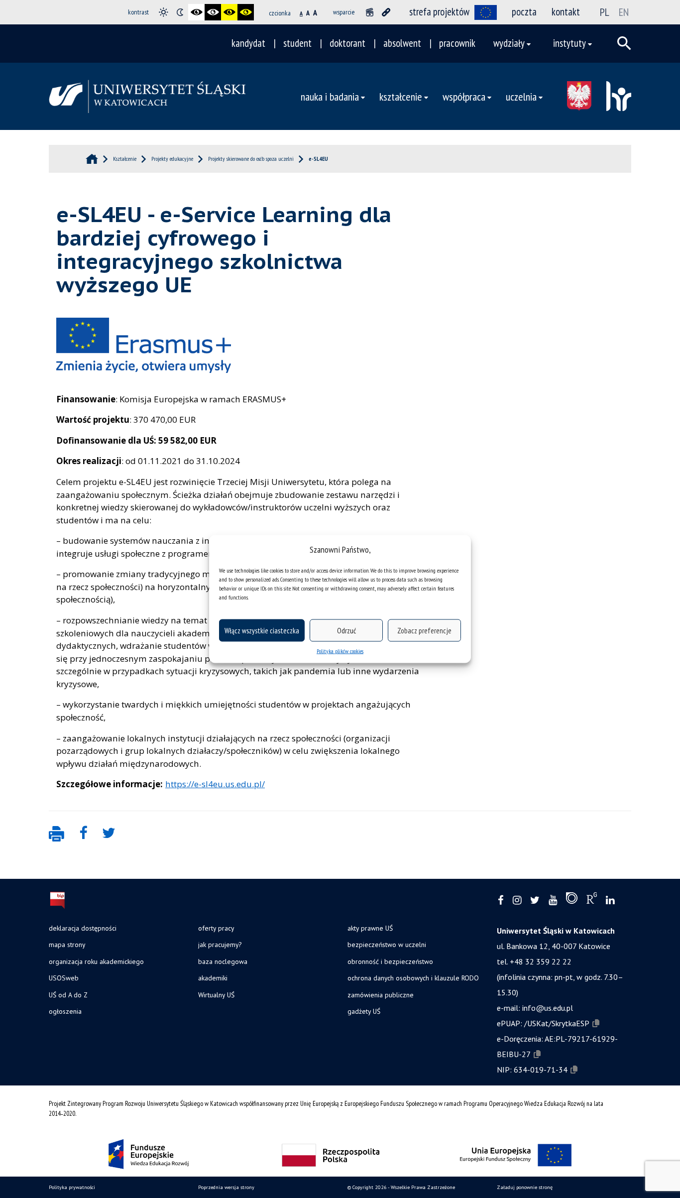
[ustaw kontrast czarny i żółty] (229, 12)
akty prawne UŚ (370, 928)
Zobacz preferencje (424, 630)
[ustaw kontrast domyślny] (163, 12)
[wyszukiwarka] (624, 43)
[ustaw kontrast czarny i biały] (196, 12)
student (297, 43)
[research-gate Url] (591, 900)
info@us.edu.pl (547, 1008)
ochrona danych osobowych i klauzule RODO (413, 977)
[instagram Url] (517, 900)
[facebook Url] (501, 900)
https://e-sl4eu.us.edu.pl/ (215, 784)
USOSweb (64, 977)
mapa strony (67, 944)
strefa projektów (439, 11)
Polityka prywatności (72, 1187)
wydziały (509, 43)
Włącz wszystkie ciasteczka (262, 630)
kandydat (248, 43)
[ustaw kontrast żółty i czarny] (245, 12)
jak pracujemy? (219, 944)
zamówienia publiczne (380, 994)
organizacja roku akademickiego (96, 961)
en (624, 12)
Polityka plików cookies (340, 651)
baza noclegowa (222, 961)
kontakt (566, 11)
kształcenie (400, 96)
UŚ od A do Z (68, 994)
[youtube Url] (553, 900)
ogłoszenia (65, 1011)
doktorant (347, 43)
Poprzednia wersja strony (226, 1187)
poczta (524, 11)
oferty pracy (216, 928)
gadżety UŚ (363, 1011)
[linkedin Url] (610, 900)
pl (604, 12)
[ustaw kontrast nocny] (180, 12)
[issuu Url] (571, 900)
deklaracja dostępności (82, 928)
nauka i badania (330, 96)
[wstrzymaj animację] (369, 12)
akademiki (212, 977)
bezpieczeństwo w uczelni (386, 944)
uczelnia (521, 96)
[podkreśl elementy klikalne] (386, 12)
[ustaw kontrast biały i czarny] (213, 12)
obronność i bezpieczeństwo (390, 961)
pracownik (457, 43)
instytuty (569, 43)
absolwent (402, 43)
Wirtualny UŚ (216, 994)
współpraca (464, 96)
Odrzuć (346, 630)
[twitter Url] (535, 900)
